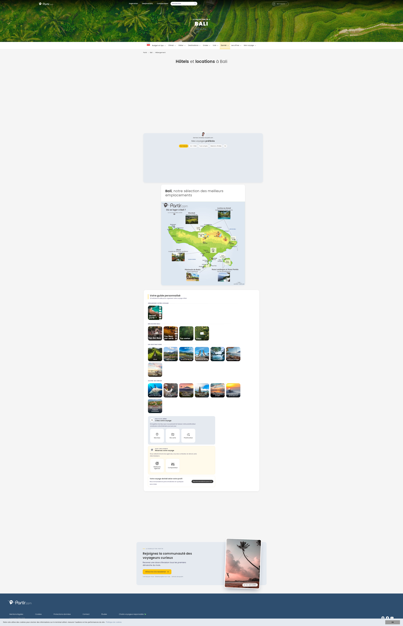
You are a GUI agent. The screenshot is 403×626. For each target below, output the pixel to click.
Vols (215, 45)
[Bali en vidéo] (202, 333)
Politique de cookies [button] (114, 622)
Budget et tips (158, 45)
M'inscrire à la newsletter (155, 572)
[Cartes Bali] (186, 333)
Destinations (147, 3)
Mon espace (281, 4)
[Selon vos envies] (171, 333)
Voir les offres (202, 29)
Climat (171, 45)
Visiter (181, 45)
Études (104, 614)
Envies (206, 45)
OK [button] (393, 622)
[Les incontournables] (155, 333)
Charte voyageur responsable (131, 614)
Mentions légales (16, 614)
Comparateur (162, 3)
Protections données (62, 614)
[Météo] (155, 313)
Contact (86, 614)
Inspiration (133, 3)
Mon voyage (249, 45)
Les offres (235, 45)
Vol (225, 146)
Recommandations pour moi (202, 481)
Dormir (224, 45)
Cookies (38, 614)
